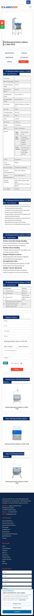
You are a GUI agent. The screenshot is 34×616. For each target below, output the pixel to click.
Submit (17, 369)
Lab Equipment (6, 548)
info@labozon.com (11, 514)
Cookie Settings (6, 559)
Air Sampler (5, 527)
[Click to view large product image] (17, 26)
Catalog (9, 61)
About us (4, 552)
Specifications (9, 53)
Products (4, 550)
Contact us (5, 555)
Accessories (24, 57)
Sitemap (4, 563)
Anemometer (5, 531)
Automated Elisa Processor (9, 534)
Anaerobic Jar (6, 529)
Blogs (3, 561)
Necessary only (17, 603)
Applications (9, 57)
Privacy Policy (6, 557)
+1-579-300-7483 (12, 512)
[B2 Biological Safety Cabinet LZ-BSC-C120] (17, 394)
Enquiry (23, 61)
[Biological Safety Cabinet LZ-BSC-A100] (17, 431)
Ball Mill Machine (6, 536)
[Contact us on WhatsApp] (2, 26)
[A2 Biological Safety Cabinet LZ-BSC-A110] (17, 469)
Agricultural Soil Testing (8, 525)
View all (4, 538)
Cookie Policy (22, 600)
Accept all (17, 611)
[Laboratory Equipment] (9, 7)
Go (28, 2)
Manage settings (17, 607)
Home (4, 546)
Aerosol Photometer (8, 523)
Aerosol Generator (7, 521)
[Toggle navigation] (30, 7)
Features (24, 53)
